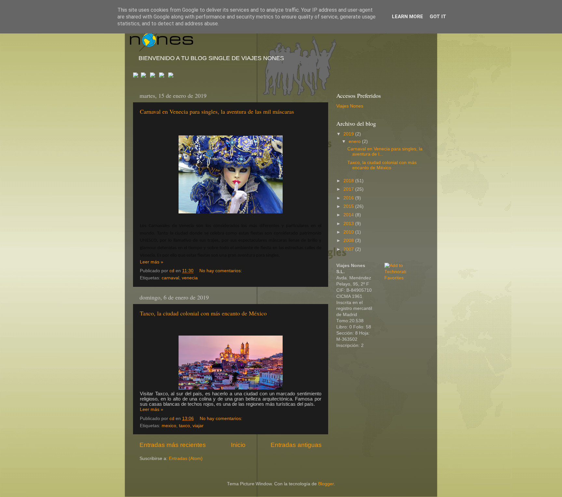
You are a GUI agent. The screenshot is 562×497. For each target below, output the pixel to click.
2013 (349, 223)
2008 (349, 240)
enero (355, 141)
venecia (190, 277)
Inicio (238, 444)
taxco (184, 425)
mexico (169, 425)
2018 (349, 180)
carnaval (170, 277)
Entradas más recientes (173, 444)
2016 (349, 198)
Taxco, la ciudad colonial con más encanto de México (203, 313)
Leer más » (151, 262)
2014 (349, 214)
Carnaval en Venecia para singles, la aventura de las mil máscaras (217, 111)
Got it (438, 16)
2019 (349, 134)
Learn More (407, 16)
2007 (349, 249)
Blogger (326, 483)
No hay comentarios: (221, 270)
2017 (349, 189)
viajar (198, 425)
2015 (349, 206)
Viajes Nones (349, 106)
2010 (349, 232)
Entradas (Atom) (186, 458)
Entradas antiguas (296, 444)
